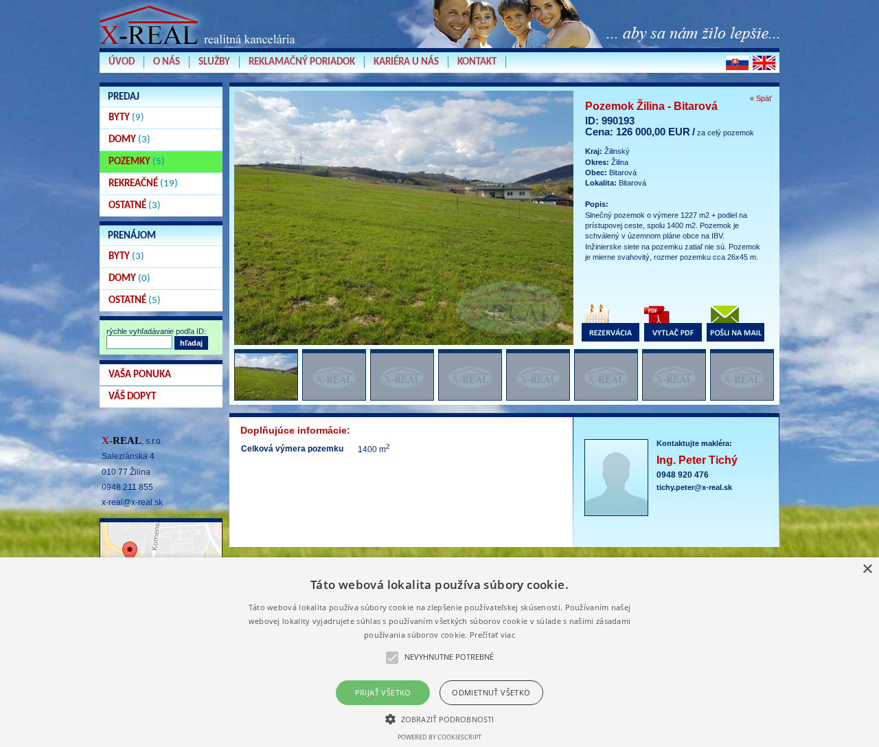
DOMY (129, 140)
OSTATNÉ (135, 206)
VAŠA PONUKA (140, 375)
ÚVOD (122, 62)
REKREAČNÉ (143, 184)
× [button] (867, 569)
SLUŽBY (214, 62)
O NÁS (166, 62)
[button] (439, 718)
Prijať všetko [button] (383, 692)
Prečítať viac (492, 634)
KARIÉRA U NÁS (406, 62)
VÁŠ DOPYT (132, 397)
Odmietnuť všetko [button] (491, 692)
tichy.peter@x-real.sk (694, 487)
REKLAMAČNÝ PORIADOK (302, 62)
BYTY (126, 118)
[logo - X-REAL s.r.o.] (199, 47)
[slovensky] (737, 63)
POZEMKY (137, 162)
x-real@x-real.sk (132, 502)
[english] (764, 63)
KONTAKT (476, 62)
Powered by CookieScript (439, 737)
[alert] (439, 652)
